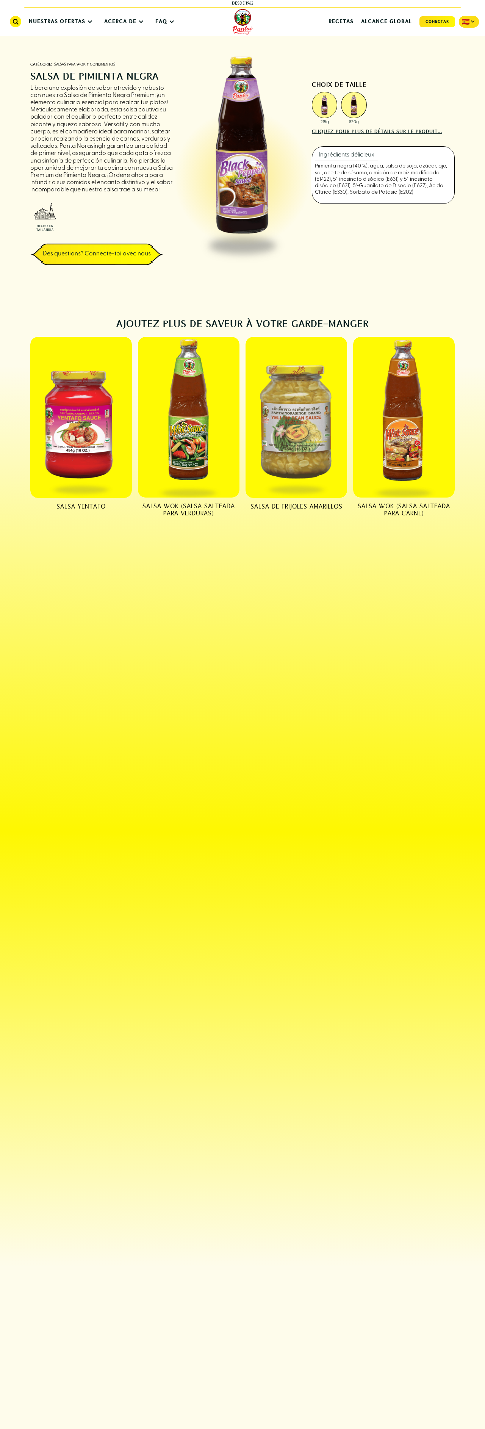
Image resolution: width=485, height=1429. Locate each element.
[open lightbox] (324, 105)
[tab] (346, 155)
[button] (59, 22)
